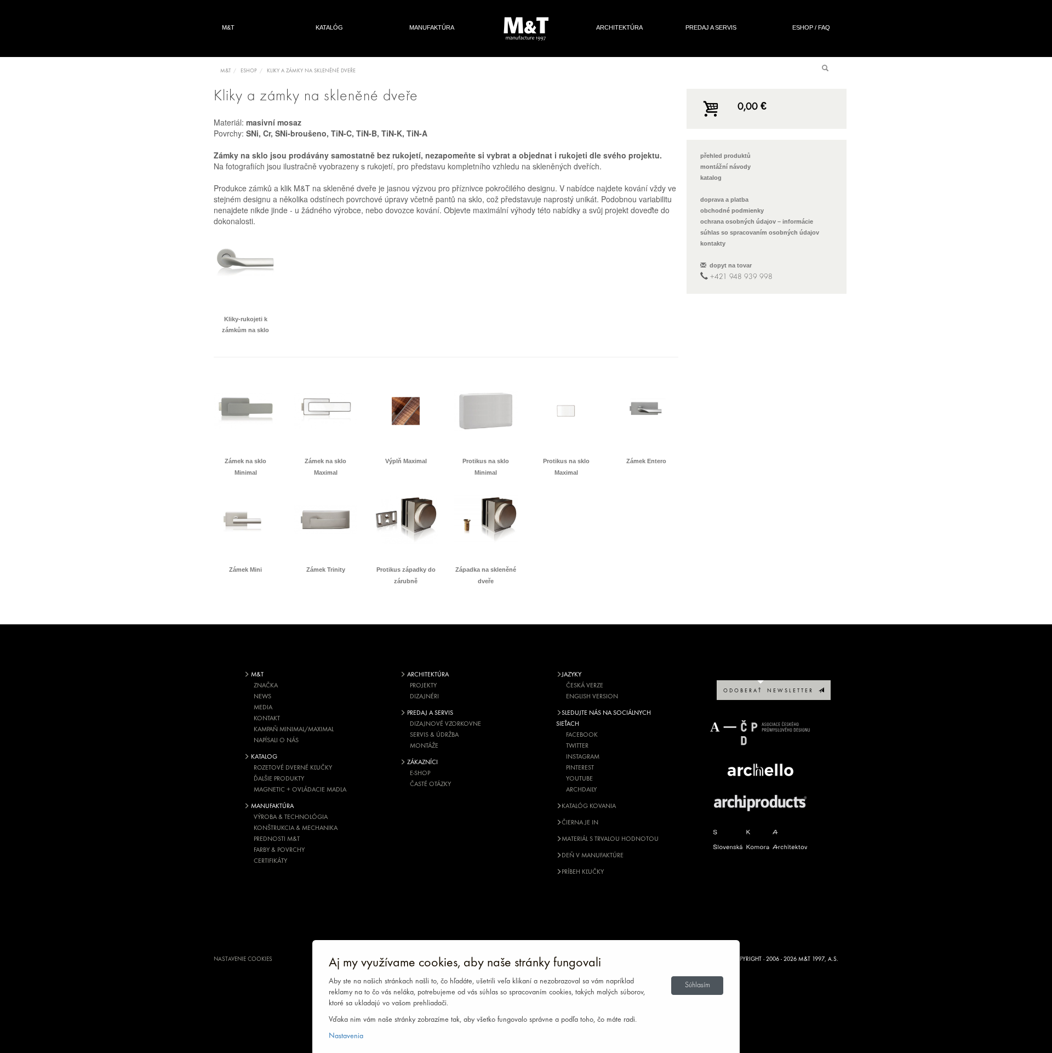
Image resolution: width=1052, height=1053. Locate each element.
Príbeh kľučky (583, 872)
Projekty (423, 685)
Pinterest (580, 768)
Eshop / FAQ (811, 27)
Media (263, 707)
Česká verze (584, 685)
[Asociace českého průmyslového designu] (760, 733)
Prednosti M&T (277, 839)
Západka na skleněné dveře (485, 575)
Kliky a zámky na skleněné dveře (311, 71)
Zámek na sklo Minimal (245, 467)
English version (592, 696)
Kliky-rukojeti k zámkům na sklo (245, 325)
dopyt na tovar (729, 265)
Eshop (249, 71)
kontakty (712, 243)
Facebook (582, 735)
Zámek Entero (646, 461)
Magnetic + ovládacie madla (300, 790)
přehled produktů (725, 155)
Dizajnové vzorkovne (445, 724)
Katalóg (329, 27)
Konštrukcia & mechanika (296, 828)
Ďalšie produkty (279, 779)
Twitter (577, 746)
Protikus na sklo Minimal (485, 467)
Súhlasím (697, 985)
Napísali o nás (276, 740)
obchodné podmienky (732, 210)
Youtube (579, 779)
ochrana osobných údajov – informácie (756, 221)
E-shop (420, 773)
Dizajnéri (424, 696)
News (262, 696)
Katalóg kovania (589, 806)
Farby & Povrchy (279, 850)
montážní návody (725, 166)
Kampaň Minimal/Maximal (294, 729)
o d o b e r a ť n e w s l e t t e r (771, 690)
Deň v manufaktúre (593, 855)
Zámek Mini (245, 569)
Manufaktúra (431, 27)
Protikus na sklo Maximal (566, 467)
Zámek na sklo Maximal (325, 467)
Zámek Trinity (325, 569)
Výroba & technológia (291, 817)
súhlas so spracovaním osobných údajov (759, 232)
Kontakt (267, 718)
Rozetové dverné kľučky (293, 768)
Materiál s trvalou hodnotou (610, 839)
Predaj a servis (710, 27)
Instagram (582, 757)
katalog (711, 177)
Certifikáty (270, 861)
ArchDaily (581, 790)
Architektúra (619, 27)
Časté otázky (430, 784)
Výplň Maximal (406, 461)
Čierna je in (580, 822)
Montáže (424, 746)
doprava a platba (724, 199)
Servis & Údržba (434, 735)
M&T (228, 27)
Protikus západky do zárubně (406, 575)
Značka (266, 685)
